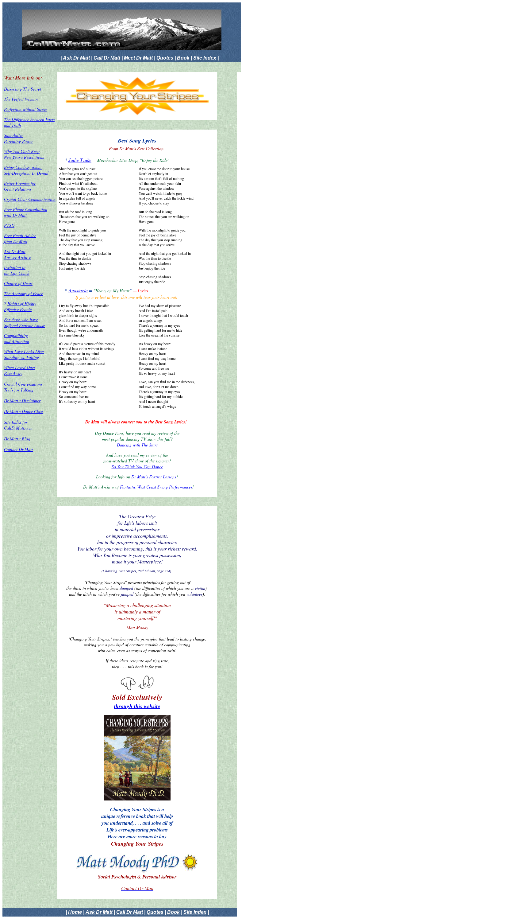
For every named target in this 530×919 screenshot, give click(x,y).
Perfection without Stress (25, 109)
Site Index (204, 57)
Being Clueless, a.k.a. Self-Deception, (23, 170)
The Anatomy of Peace (23, 293)
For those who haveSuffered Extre (24, 322)
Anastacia (78, 290)
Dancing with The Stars (137, 445)
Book (183, 57)
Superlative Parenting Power (18, 138)
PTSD (9, 225)
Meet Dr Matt (138, 57)
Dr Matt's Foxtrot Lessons (153, 477)
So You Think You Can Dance (137, 466)
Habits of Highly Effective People (20, 306)
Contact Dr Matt (18, 449)
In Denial (40, 173)
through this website (137, 706)
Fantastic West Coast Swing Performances (156, 487)
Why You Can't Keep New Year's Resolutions (24, 154)
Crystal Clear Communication (30, 199)
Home (75, 912)
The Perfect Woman (21, 99)
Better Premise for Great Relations (20, 186)
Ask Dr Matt (76, 57)
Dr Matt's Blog (17, 439)
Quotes (164, 57)
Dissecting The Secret (22, 89)
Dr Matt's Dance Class (23, 411)
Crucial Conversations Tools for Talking (23, 387)
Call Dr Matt (107, 57)
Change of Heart (18, 283)
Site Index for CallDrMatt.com (18, 425)
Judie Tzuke (79, 160)
